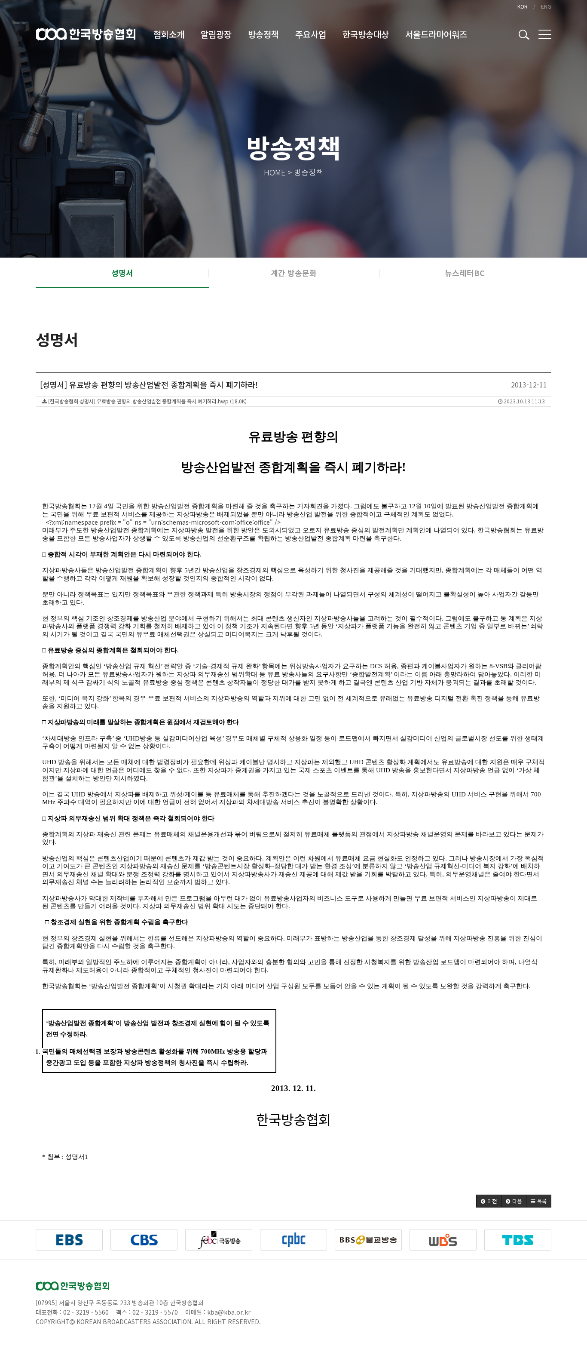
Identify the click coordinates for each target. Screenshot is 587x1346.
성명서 (122, 272)
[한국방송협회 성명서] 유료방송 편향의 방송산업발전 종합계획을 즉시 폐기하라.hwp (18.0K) (296, 401)
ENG (546, 6)
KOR (522, 6)
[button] (488, 1201)
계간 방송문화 (294, 272)
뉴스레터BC (465, 272)
